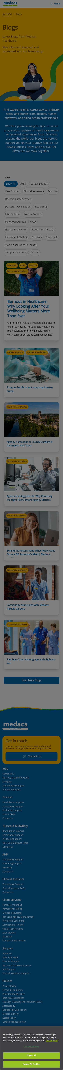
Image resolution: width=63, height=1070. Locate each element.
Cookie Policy (52, 1041)
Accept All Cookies (31, 1064)
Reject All (31, 1056)
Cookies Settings (31, 1047)
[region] (31, 1048)
